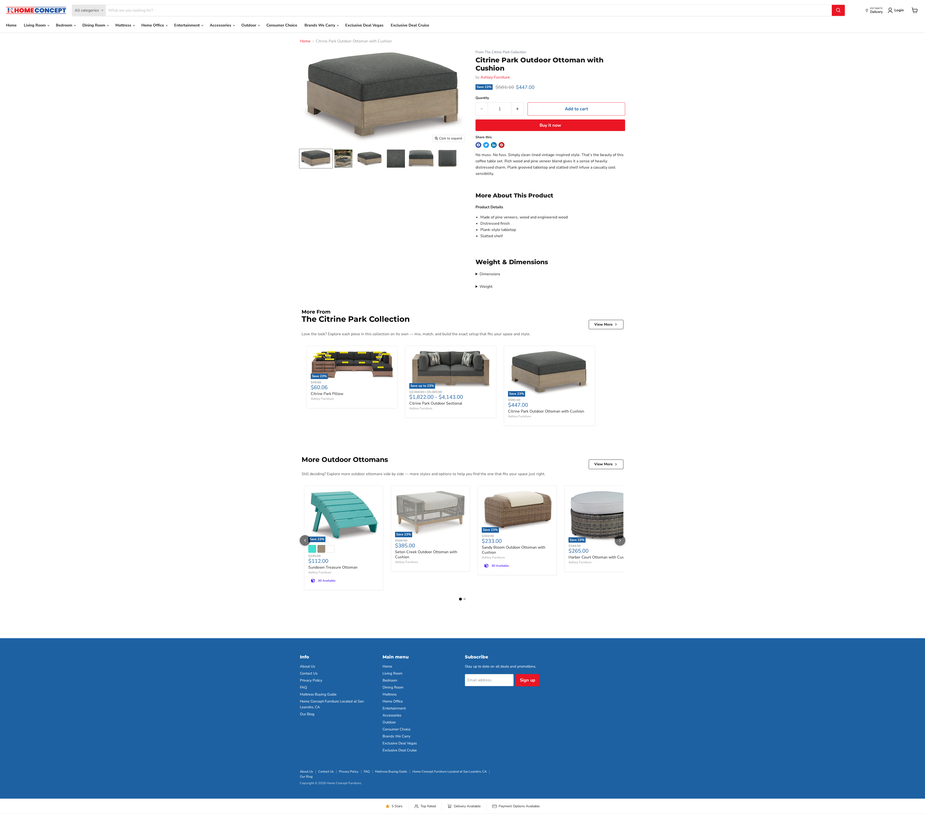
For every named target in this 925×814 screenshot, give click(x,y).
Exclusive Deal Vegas (364, 25)
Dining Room (94, 25)
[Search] (838, 10)
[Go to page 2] (464, 599)
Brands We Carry (320, 25)
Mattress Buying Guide (318, 694)
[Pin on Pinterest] (501, 145)
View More (603, 324)
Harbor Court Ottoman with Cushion (599, 557)
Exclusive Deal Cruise (410, 25)
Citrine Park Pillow (327, 393)
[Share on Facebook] (478, 145)
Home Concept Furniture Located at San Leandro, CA (449, 771)
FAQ (303, 687)
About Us (307, 666)
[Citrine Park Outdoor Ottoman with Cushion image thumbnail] (315, 158)
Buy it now (550, 125)
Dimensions (490, 274)
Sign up (527, 680)
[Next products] (620, 540)
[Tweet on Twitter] (486, 145)
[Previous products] (305, 540)
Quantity (482, 98)
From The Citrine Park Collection (501, 52)
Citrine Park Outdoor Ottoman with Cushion (546, 411)
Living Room (35, 25)
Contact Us (308, 673)
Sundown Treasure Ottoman (332, 567)
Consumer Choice (281, 25)
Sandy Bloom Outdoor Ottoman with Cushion (513, 550)
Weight (486, 286)
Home (11, 25)
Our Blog (307, 714)
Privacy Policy (311, 680)
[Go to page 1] (460, 599)
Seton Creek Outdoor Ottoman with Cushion (426, 554)
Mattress (123, 25)
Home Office (153, 25)
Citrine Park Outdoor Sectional (435, 403)
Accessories (221, 25)
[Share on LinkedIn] (494, 145)
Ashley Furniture (495, 77)
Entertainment (187, 25)
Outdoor (249, 25)
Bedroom (64, 25)
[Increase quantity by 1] (517, 109)
